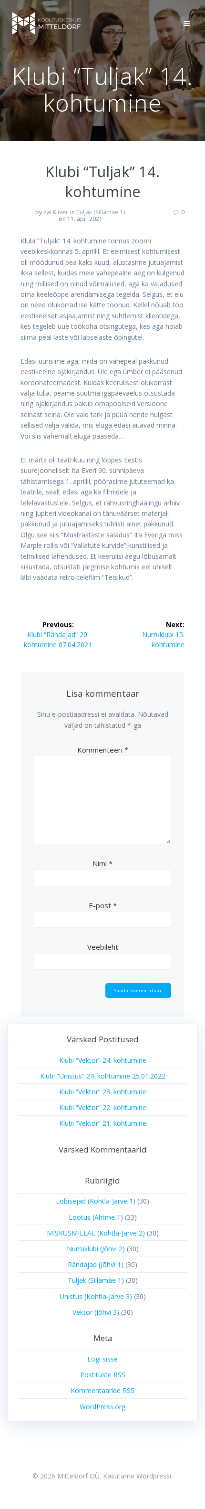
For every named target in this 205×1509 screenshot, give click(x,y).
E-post (103, 905)
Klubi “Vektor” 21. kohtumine (102, 1123)
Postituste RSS (102, 1374)
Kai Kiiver (55, 212)
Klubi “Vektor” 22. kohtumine (102, 1107)
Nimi (102, 863)
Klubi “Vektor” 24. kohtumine (102, 1060)
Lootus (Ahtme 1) (96, 1217)
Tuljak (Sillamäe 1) (100, 212)
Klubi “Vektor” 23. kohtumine (102, 1091)
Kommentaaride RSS (102, 1390)
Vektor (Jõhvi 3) (95, 1312)
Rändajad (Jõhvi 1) (95, 1264)
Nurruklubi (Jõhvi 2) (96, 1248)
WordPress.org (102, 1406)
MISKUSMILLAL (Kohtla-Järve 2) (96, 1232)
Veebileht (102, 947)
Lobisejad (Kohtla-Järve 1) (95, 1200)
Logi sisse (102, 1358)
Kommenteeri (102, 749)
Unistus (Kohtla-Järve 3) (96, 1296)
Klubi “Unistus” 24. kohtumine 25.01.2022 (102, 1075)
